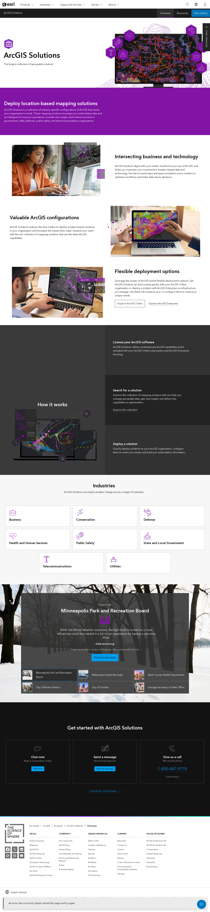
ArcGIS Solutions (13, 13)
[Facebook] (7, 849)
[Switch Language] (196, 4)
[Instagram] (14, 855)
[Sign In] (205, 4)
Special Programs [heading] (156, 833)
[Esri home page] (8, 4)
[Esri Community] (7, 855)
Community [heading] (65, 833)
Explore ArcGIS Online (130, 303)
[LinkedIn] (21, 849)
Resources (182, 13)
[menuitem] (42, 841)
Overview (165, 13)
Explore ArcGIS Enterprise (163, 303)
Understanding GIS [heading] (97, 833)
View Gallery (201, 13)
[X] (14, 849)
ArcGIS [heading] (33, 833)
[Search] (187, 4)
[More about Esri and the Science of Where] (14, 834)
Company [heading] (122, 833)
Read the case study (105, 657)
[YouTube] (21, 855)
